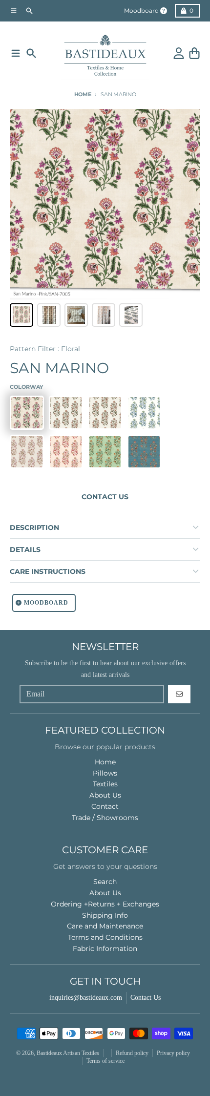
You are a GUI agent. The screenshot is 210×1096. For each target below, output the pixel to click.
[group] (21, 315)
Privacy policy (173, 1053)
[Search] (31, 53)
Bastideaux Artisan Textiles (68, 1053)
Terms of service (105, 1060)
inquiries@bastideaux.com (85, 997)
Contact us (105, 496)
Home (82, 94)
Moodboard (141, 10)
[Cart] (194, 53)
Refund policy (132, 1053)
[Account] (179, 53)
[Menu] (15, 53)
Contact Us (145, 997)
